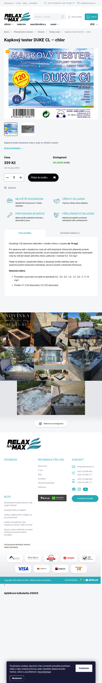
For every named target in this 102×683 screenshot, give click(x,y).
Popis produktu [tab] (25, 233)
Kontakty (33, 3)
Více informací (44, 672)
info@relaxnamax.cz (85, 467)
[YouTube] (85, 489)
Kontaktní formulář (85, 498)
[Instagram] (79, 489)
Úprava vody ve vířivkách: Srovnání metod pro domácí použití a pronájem (18, 532)
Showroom (8, 3)
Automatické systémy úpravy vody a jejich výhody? (18, 504)
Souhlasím (84, 668)
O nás (18, 3)
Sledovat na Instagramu (53, 424)
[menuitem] (9, 24)
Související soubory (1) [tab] (70, 233)
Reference (42, 487)
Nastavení (17, 678)
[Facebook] (74, 489)
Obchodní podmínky (46, 483)
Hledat (62, 17)
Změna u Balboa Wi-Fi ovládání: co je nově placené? (18, 516)
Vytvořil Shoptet (71, 580)
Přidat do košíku (39, 177)
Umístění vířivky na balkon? (15, 510)
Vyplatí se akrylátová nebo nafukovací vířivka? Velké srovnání (18, 523)
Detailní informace (12, 148)
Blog (25, 3)
